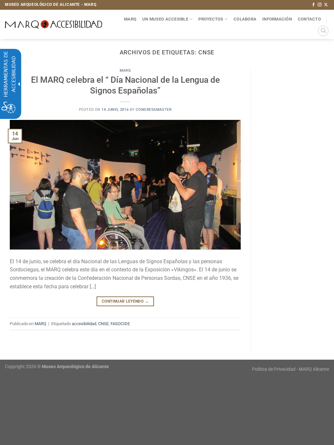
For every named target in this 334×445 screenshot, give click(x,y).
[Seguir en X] (326, 5)
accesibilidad (84, 323)
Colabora (245, 19)
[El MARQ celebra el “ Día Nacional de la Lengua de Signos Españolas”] (125, 184)
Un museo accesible (165, 19)
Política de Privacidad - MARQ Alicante (290, 369)
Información (277, 19)
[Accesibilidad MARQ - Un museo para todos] (53, 24)
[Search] (323, 31)
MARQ (130, 19)
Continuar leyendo (125, 301)
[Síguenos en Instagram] (320, 5)
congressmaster (154, 110)
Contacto (309, 19)
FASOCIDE (120, 323)
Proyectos (210, 19)
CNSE (103, 323)
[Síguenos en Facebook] (313, 5)
